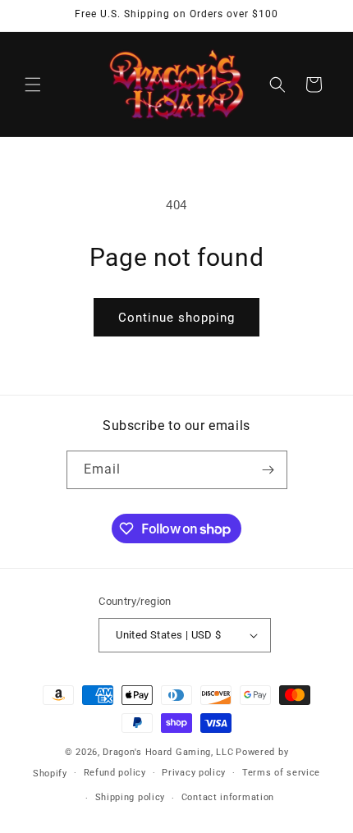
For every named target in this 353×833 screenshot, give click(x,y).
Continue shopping (176, 317)
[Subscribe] (268, 470)
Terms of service (281, 772)
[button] (33, 84)
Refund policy (115, 772)
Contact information (227, 797)
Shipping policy (130, 797)
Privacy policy (194, 772)
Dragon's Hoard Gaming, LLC (168, 752)
